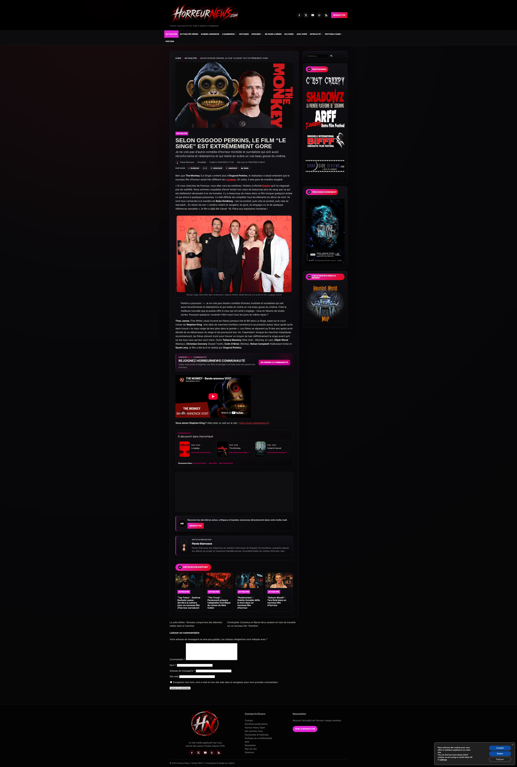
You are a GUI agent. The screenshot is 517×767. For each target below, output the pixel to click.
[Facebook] (299, 15)
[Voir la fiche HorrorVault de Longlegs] (184, 449)
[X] (306, 15)
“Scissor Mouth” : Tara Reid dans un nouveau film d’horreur (276, 601)
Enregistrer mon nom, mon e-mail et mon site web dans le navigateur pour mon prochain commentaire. (225, 682)
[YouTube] (313, 15)
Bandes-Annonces (210, 34)
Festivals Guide (333, 34)
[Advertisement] (234, 492)
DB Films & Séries (273, 34)
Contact (249, 720)
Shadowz (249, 752)
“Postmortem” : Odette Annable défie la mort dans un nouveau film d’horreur (248, 602)
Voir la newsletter (305, 729)
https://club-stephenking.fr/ (254, 423)
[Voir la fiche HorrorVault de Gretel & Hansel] (260, 449)
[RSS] (326, 15)
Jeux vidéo (301, 34)
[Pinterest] (319, 15)
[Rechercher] (317, 56)
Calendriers (228, 34)
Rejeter (500, 753)
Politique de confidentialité (258, 738)
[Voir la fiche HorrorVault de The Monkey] (222, 449)
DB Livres (289, 34)
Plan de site (251, 748)
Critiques (244, 34)
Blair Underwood (226, 463)
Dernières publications (256, 724)
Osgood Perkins (199, 463)
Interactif (315, 34)
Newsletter (339, 15)
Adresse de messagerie (182, 670)
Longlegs (195, 448)
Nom (173, 665)
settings (443, 760)
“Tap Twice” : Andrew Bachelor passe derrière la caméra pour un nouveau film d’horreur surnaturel (188, 602)
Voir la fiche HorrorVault (201, 452)
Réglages (500, 759)
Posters (170, 41)
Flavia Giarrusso (202, 543)
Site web (174, 676)
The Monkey (235, 448)
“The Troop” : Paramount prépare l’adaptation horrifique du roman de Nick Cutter (219, 602)
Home (178, 58)
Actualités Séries (189, 34)
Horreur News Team (255, 727)
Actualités (171, 34)
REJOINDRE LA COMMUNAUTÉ (274, 362)
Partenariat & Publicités (257, 734)
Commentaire (177, 659)
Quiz (247, 741)
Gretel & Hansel (274, 448)
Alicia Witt (213, 463)
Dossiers (256, 34)
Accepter (500, 748)
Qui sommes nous (254, 731)
